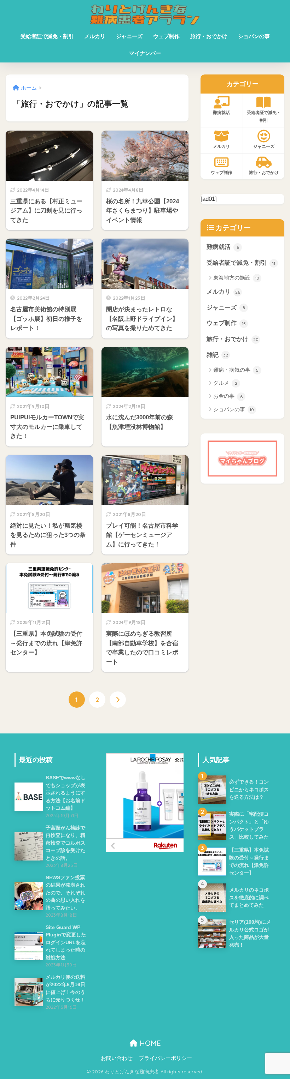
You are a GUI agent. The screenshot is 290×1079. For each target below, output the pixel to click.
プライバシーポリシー (165, 1058)
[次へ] (118, 699)
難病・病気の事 (236, 370)
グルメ (225, 383)
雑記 (217, 355)
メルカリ (94, 36)
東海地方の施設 (236, 278)
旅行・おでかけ (208, 36)
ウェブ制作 (166, 36)
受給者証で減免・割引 (47, 36)
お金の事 (228, 396)
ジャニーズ (129, 36)
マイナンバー (145, 53)
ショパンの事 (254, 36)
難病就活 (221, 112)
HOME (149, 1043)
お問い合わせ (117, 1058)
